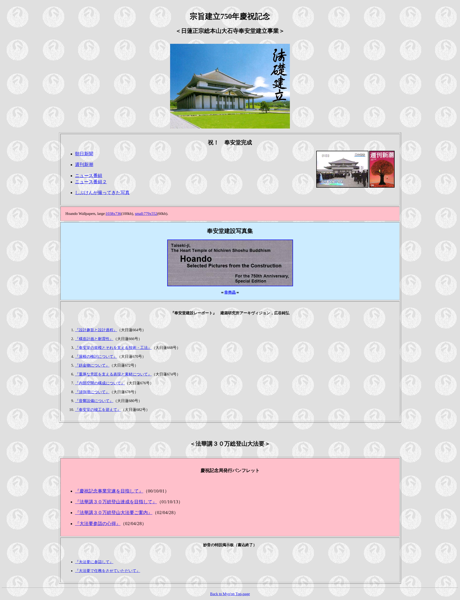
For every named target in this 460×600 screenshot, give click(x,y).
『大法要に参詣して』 (94, 562)
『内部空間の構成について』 (100, 383)
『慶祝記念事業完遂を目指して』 (109, 490)
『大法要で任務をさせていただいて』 (107, 571)
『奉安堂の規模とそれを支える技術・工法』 (113, 348)
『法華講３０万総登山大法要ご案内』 (113, 512)
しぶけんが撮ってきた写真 (102, 192)
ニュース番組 (88, 175)
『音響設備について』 (94, 401)
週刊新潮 (84, 164)
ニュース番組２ (91, 181)
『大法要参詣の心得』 (98, 523)
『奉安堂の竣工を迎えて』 (98, 410)
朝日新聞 (84, 153)
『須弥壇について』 (92, 392)
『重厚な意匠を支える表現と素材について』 (113, 374)
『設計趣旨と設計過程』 (96, 330)
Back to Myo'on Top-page (230, 594)
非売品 (230, 292)
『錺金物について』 (92, 365)
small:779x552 (146, 214)
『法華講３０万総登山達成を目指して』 (116, 501)
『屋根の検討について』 (96, 356)
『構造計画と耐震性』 (94, 339)
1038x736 (113, 214)
